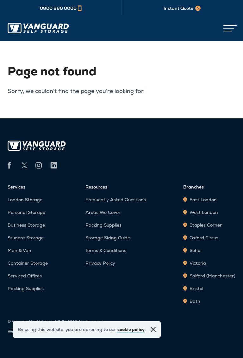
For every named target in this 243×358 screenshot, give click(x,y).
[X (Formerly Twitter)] (25, 165)
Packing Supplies (26, 288)
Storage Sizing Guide (107, 238)
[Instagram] (38, 165)
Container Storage (28, 263)
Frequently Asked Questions (115, 199)
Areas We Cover (103, 212)
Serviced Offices (25, 276)
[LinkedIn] (53, 166)
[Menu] (228, 28)
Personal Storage (26, 212)
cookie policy (131, 329)
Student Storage (26, 238)
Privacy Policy (100, 263)
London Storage (25, 199)
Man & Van (19, 250)
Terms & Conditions (105, 250)
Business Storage (26, 225)
